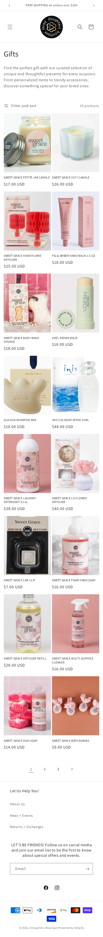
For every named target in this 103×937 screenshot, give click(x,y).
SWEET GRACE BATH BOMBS (70, 740)
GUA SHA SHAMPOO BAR (20, 420)
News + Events (21, 815)
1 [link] (31, 769)
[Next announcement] (93, 5)
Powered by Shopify (71, 928)
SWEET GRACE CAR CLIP (20, 580)
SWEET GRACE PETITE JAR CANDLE (27, 177)
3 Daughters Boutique (43, 928)
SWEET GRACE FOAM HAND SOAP (74, 580)
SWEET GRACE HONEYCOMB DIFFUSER (22, 258)
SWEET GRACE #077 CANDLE (71, 177)
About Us (17, 804)
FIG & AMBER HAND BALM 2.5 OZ (73, 256)
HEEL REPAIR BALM (65, 338)
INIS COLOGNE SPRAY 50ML (70, 420)
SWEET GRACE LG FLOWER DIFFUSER (69, 500)
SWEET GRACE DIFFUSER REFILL (25, 658)
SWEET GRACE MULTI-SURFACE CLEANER (73, 660)
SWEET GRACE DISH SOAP (21, 740)
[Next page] (71, 769)
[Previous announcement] (9, 5)
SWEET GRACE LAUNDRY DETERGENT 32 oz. (20, 500)
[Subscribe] (87, 869)
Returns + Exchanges (26, 826)
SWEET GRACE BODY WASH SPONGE (21, 340)
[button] (10, 27)
